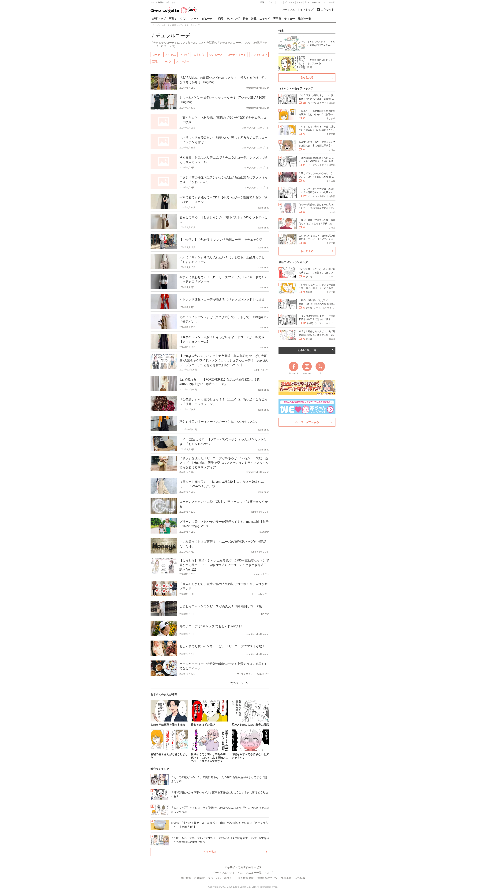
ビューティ (289, 2)
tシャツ (167, 61)
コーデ (156, 54)
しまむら (199, 54)
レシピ (279, 2)
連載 (253, 18)
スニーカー (182, 61)
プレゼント (316, 2)
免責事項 (286, 877)
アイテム (170, 54)
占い (307, 2)
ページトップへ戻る (307, 422)
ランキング (233, 18)
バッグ (185, 54)
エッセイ (265, 18)
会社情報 (186, 877)
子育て (263, 2)
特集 (245, 18)
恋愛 (220, 18)
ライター (289, 18)
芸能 (155, 61)
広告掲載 (300, 877)
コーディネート (236, 54)
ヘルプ (269, 872)
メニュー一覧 (329, 2)
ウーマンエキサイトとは (228, 872)
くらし (271, 2)
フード (195, 18)
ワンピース (215, 54)
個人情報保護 (246, 877)
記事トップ (159, 18)
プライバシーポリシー (221, 877)
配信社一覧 (304, 18)
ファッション (259, 54)
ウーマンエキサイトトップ (297, 9)
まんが (299, 2)
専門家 (277, 18)
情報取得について (267, 877)
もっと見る (209, 851)
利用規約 (199, 877)
